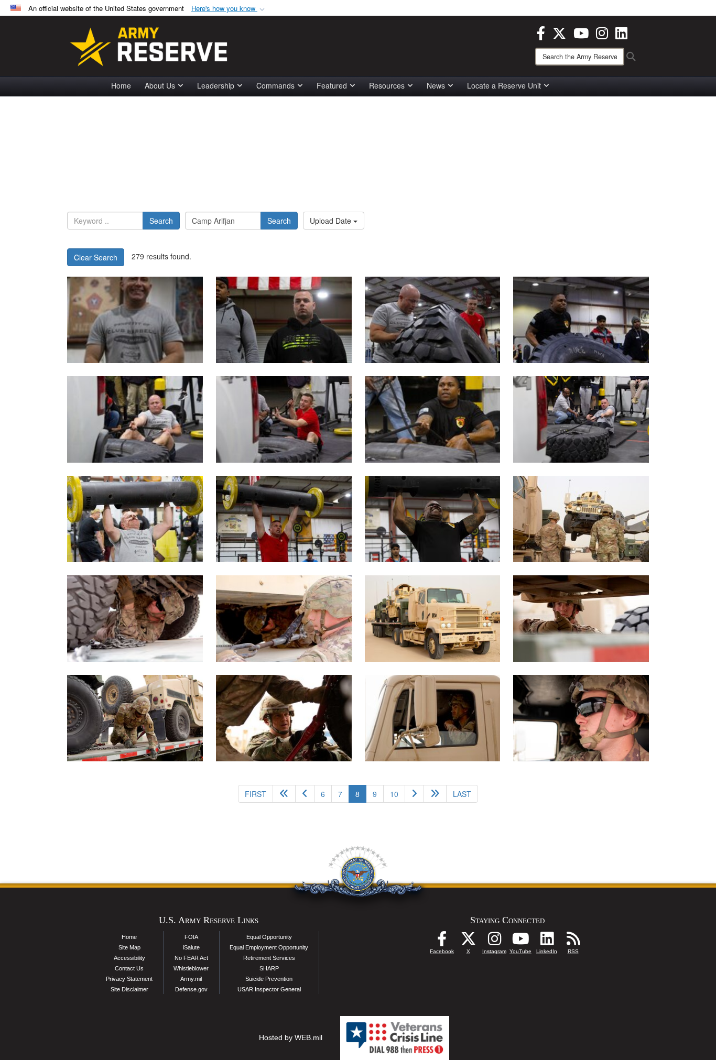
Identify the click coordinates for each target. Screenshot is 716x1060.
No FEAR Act (191, 958)
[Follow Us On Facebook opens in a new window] (442, 941)
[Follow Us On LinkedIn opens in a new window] (547, 941)
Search (161, 220)
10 (394, 794)
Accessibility (129, 958)
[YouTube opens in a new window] (581, 32)
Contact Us (129, 968)
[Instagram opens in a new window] (602, 32)
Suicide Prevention (268, 979)
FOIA (191, 937)
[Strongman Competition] (135, 320)
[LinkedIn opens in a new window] (621, 32)
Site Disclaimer (129, 989)
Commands (275, 85)
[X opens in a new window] (559, 32)
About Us (160, 85)
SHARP (269, 968)
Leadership (215, 85)
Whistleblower (191, 968)
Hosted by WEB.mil (290, 1037)
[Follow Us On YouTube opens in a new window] (520, 941)
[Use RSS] (573, 941)
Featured (332, 85)
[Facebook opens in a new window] (541, 32)
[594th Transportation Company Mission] (581, 519)
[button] (229, 8)
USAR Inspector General (269, 989)
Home (121, 85)
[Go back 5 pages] (284, 794)
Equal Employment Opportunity (269, 947)
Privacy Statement (129, 979)
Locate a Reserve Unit (504, 85)
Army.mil (191, 979)
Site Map (129, 947)
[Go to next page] (414, 794)
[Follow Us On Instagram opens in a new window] (494, 941)
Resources (387, 85)
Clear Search (95, 257)
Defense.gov (191, 989)
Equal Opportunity (269, 937)
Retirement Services (269, 958)
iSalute (191, 947)
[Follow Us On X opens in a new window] (468, 941)
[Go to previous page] (304, 794)
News (436, 85)
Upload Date (331, 220)
